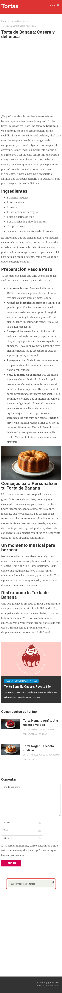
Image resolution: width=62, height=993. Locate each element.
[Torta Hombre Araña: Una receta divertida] (10, 724)
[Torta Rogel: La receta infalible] (10, 749)
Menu (53, 5)
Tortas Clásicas (18, 21)
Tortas (10, 6)
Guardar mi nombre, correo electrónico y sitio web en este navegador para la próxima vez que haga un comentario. (29, 850)
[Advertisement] (31, 75)
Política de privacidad (47, 985)
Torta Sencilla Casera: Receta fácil (28, 686)
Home (4, 21)
